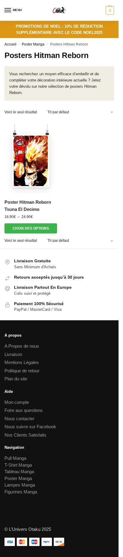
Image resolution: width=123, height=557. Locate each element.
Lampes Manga (19, 484)
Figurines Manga (20, 491)
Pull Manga (15, 458)
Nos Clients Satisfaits (25, 434)
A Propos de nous (21, 346)
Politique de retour (21, 370)
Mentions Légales (21, 362)
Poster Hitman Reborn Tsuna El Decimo (27, 206)
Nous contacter (19, 418)
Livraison (13, 354)
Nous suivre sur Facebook (30, 426)
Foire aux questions (23, 410)
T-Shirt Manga (18, 464)
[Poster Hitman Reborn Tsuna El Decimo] (30, 157)
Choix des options (31, 228)
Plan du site (15, 378)
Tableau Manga (19, 471)
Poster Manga (33, 44)
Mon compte (16, 402)
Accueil (10, 44)
